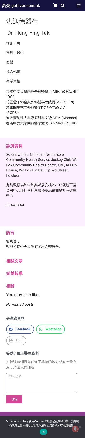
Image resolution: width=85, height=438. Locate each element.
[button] (62, 5)
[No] (80, 427)
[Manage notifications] (75, 429)
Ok (43, 431)
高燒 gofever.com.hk (21, 5)
